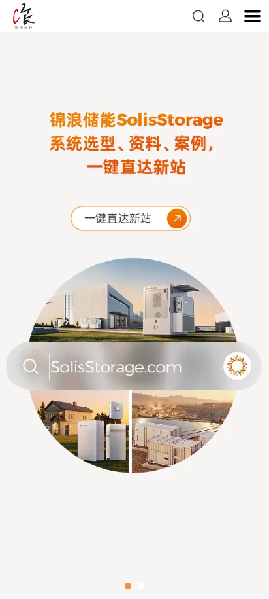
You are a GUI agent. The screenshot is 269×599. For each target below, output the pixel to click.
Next (242, 299)
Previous (26, 299)
